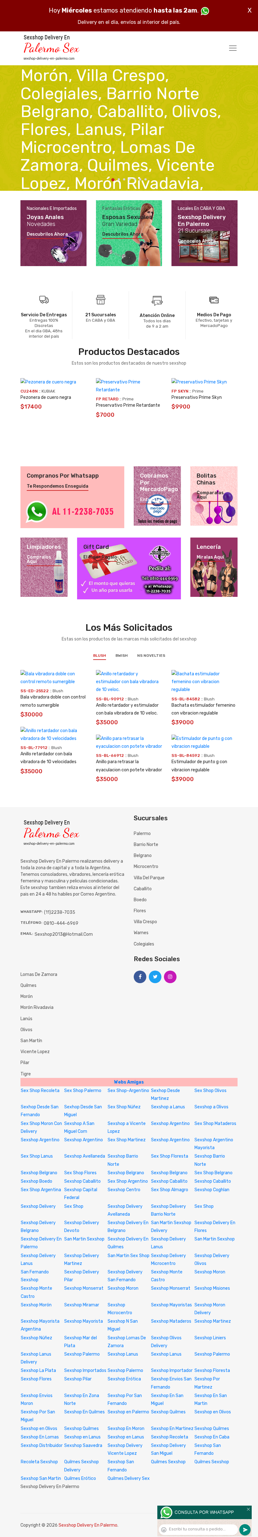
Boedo (140, 899)
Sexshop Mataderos (171, 1321)
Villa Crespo (145, 921)
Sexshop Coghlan (211, 1189)
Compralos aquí (39, 559)
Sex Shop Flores (80, 1173)
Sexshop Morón (36, 1305)
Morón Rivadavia (36, 1007)
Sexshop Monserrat (84, 1288)
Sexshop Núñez (36, 1338)
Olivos (26, 1029)
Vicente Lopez (35, 1051)
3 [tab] (124, 179)
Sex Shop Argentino (128, 1181)
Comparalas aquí (210, 495)
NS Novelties (151, 655)
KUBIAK (48, 391)
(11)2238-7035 (59, 912)
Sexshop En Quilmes (84, 1412)
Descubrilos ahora (47, 234)
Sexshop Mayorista (83, 1321)
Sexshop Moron (209, 1272)
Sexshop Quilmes (168, 1412)
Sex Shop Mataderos (215, 1123)
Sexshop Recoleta (169, 1437)
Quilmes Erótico (80, 1478)
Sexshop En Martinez (172, 1428)
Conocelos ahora (197, 241)
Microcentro (146, 866)
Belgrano (143, 855)
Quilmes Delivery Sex (129, 1478)
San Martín (31, 1040)
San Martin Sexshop (84, 1239)
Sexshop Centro (124, 1189)
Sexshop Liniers (210, 1338)
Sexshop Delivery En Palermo (88, 1525)
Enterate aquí (155, 500)
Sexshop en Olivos (212, 1412)
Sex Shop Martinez (127, 1140)
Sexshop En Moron (126, 1428)
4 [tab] (129, 179)
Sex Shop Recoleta (40, 1090)
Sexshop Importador (172, 1370)
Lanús (26, 1018)
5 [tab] (135, 179)
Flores (140, 910)
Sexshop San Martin (41, 1478)
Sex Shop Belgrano (213, 1173)
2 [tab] (119, 179)
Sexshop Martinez (212, 1321)
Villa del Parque (149, 878)
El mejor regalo (100, 557)
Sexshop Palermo (82, 1354)
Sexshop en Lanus (82, 1437)
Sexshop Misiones (212, 1288)
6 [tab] (140, 179)
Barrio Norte (146, 844)
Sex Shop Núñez (124, 1107)
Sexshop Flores (36, 1379)
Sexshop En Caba (211, 1437)
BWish (121, 655)
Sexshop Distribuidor (42, 1445)
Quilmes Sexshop (168, 1462)
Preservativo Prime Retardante (128, 405)
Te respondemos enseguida (57, 486)
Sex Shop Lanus (37, 1156)
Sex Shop (73, 1206)
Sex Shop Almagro (169, 1189)
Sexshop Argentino (170, 1123)
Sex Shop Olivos (210, 1090)
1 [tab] (113, 179)
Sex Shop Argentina (41, 1189)
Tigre (25, 1074)
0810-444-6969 (61, 923)
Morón (26, 996)
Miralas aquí (210, 557)
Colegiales (144, 944)
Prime (128, 399)
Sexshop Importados (85, 1370)
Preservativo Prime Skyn (196, 397)
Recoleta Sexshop (39, 1462)
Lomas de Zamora (38, 974)
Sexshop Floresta (212, 1370)
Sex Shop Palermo (82, 1090)
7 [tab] (145, 179)
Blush (99, 655)
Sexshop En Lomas (40, 1437)
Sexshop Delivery (38, 1206)
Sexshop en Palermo (128, 1412)
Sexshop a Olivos (211, 1107)
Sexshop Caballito (82, 1181)
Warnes (141, 932)
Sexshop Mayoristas (171, 1305)
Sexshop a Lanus (168, 1107)
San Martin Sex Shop (128, 1255)
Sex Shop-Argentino (128, 1090)
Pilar (24, 1062)
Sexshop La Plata (38, 1370)
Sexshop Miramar (81, 1305)
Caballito (143, 889)
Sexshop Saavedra (83, 1445)
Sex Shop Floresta (169, 1156)
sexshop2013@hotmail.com (64, 934)
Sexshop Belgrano (39, 1173)
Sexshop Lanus (123, 1354)
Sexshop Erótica (124, 1379)
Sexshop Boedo (36, 1181)
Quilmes (28, 985)
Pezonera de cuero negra (45, 397)
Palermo (142, 833)
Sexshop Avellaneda (84, 1156)
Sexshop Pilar (78, 1379)
